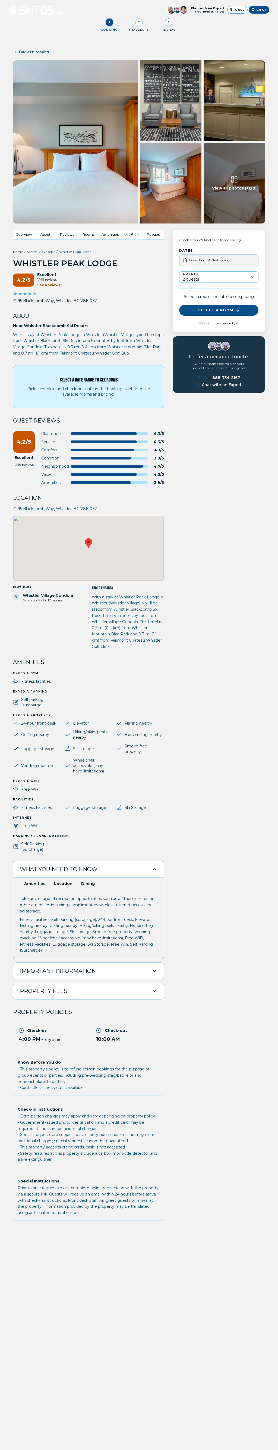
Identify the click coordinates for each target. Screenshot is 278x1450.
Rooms (88, 234)
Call (221, 377)
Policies (153, 234)
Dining (88, 883)
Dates (186, 251)
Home (18, 252)
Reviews (67, 234)
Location (131, 234)
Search (32, 252)
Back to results (34, 51)
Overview (24, 234)
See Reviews (48, 285)
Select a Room (215, 310)
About (45, 234)
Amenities (110, 234)
